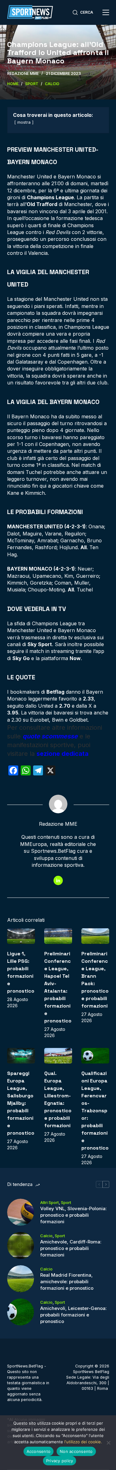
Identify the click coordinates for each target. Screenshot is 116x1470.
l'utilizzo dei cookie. (83, 1441)
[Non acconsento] (108, 1443)
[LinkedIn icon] (58, 880)
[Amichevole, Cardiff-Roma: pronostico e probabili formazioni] (20, 1245)
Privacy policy (59, 1460)
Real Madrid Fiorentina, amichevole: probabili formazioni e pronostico (66, 1281)
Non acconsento (76, 1451)
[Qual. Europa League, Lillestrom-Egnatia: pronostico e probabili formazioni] (58, 1056)
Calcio (46, 1235)
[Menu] (105, 12)
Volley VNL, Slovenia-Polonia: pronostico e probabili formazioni (73, 1215)
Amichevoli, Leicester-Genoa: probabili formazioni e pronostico (73, 1314)
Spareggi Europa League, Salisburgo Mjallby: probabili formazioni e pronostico (20, 1103)
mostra (24, 122)
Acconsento (39, 1451)
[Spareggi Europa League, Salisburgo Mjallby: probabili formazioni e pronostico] (21, 1056)
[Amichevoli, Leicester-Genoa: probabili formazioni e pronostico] (20, 1311)
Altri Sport (49, 1202)
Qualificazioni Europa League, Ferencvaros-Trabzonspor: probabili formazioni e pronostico (95, 1110)
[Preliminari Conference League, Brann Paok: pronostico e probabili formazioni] (95, 936)
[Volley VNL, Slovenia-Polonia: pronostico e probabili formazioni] (20, 1212)
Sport (66, 1202)
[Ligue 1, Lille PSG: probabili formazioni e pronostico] (21, 936)
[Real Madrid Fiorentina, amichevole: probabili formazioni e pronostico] (20, 1278)
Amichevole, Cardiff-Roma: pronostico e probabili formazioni (70, 1248)
